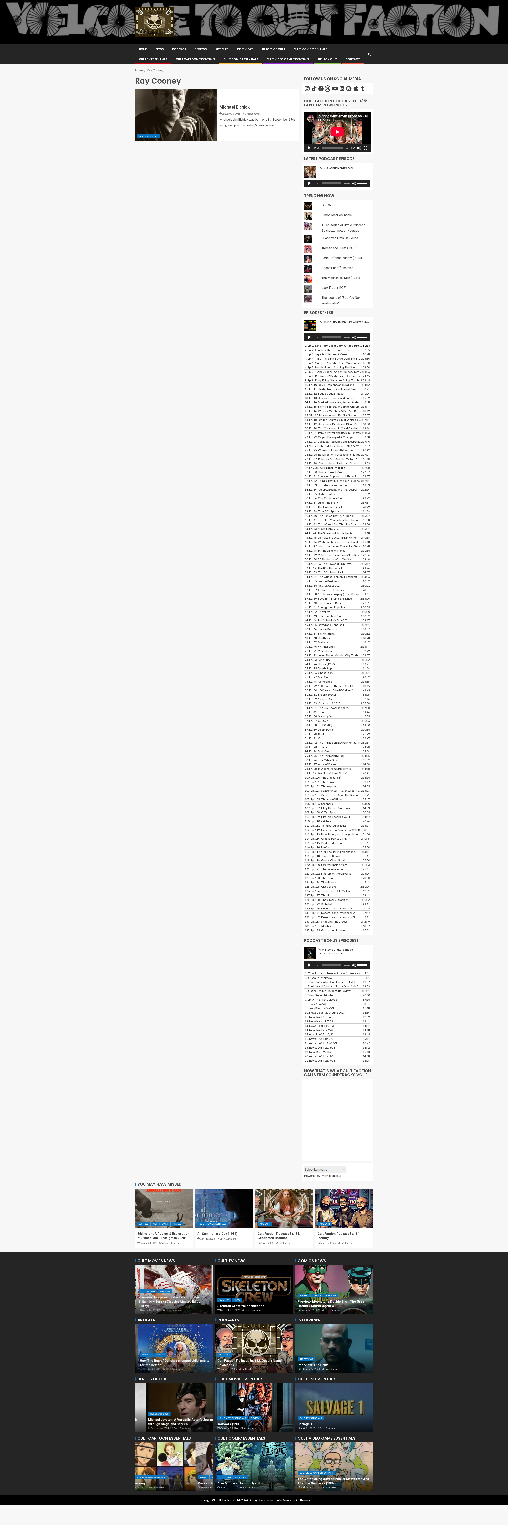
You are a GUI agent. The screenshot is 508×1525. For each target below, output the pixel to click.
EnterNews (283, 1500)
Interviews (245, 49)
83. (323, 703)
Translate (334, 1175)
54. (331, 576)
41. (333, 520)
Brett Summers (253, 113)
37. (321, 502)
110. (318, 821)
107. (328, 808)
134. (318, 926)
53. (324, 572)
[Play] (309, 148)
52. (324, 568)
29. (325, 467)
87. (316, 720)
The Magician (308, 1424)
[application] (337, 132)
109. (327, 816)
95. (324, 755)
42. (333, 524)
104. (333, 795)
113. (331, 834)
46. (333, 542)
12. (319, 1021)
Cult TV (224, 1291)
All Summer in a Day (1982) (217, 1234)
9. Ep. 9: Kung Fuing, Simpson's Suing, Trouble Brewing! (333, 380)
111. (326, 825)
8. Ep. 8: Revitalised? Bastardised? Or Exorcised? (333, 376)
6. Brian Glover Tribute (319, 995)
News (160, 49)
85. (314, 712)
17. (333, 415)
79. (329, 686)
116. (318, 847)
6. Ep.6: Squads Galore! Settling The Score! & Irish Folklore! (333, 367)
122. (328, 873)
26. (333, 454)
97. (322, 764)
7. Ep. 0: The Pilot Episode (321, 999)
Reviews (201, 49)
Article (143, 1224)
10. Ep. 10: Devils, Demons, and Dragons (329, 384)
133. (326, 921)
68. (317, 638)
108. (321, 812)
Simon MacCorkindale (337, 215)
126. (327, 891)
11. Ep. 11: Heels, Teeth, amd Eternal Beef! (331, 389)
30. (324, 472)
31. (330, 476)
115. (323, 843)
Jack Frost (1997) (334, 288)
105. (324, 799)
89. (319, 729)
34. (331, 489)
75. (318, 668)
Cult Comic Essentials (240, 59)
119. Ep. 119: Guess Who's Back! (325, 860)
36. (323, 498)
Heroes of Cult (273, 49)
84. (327, 707)
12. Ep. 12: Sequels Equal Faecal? (325, 393)
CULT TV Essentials (153, 59)
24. (333, 446)
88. (318, 725)
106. (319, 803)
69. (316, 642)
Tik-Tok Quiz (327, 59)
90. (314, 734)
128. (326, 899)
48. (326, 550)
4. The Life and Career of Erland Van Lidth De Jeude (333, 986)
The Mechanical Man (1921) (341, 278)
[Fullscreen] (366, 148)
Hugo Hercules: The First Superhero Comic (249, 1483)
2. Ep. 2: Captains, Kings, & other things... (330, 349)
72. (333, 655)
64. (326, 620)
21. (320, 1060)
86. (320, 716)
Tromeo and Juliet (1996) (339, 248)
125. (321, 886)
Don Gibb (328, 205)
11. (319, 1017)
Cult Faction (284, 1242)
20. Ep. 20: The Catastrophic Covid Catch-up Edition (333, 428)
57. (325, 590)
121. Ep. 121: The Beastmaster (324, 869)
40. (329, 515)
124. (321, 882)
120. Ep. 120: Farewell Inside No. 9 (326, 864)
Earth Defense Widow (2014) (342, 258)
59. (328, 598)
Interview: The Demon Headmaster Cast (328, 1365)
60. (323, 603)
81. (320, 694)
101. (319, 782)
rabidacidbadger (170, 1242)
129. (319, 904)
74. (320, 664)
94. (317, 751)
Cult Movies (160, 1224)
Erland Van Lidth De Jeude (340, 238)
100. (323, 777)
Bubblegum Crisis (150, 1483)
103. (333, 790)
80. (329, 690)
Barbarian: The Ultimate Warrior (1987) (327, 1483)
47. (333, 546)
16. (333, 411)
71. (319, 651)
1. (333, 973)
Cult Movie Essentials (310, 49)
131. (330, 912)
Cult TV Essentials (311, 1418)
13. (330, 397)
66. (321, 629)
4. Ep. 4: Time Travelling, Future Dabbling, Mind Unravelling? (333, 358)
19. (333, 424)
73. (317, 659)
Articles (221, 49)
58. (333, 594)
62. (317, 611)
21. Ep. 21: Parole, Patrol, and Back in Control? (333, 432)
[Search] (369, 54)
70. (320, 646)
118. (322, 856)
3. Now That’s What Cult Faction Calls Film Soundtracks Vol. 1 (333, 982)
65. (324, 624)
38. (323, 507)
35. (320, 494)
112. (332, 830)
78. (318, 681)
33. (327, 485)
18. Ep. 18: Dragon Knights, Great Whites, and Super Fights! (333, 419)
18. (320, 1047)
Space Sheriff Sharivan (337, 268)
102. (320, 786)
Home (143, 49)
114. (326, 838)
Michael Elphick (234, 107)
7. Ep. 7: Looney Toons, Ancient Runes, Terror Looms (333, 371)
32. (333, 480)
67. (320, 633)
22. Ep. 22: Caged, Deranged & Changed (329, 437)
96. (321, 760)
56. (322, 585)
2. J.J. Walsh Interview (318, 977)
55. (322, 581)
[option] (174, 1289)
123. (319, 878)
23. (333, 441)
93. (317, 747)
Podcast (179, 49)
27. (331, 459)
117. (330, 851)
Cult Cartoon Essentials (195, 59)
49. (333, 555)
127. (319, 895)
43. (322, 528)
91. (314, 738)
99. (326, 773)
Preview (238, 1291)
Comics (304, 1300)
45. (331, 537)
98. (328, 768)
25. (329, 450)
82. (319, 699)
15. (332, 406)
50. (329, 559)
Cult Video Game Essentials (288, 59)
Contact (352, 59)
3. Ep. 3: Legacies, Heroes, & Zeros (326, 354)
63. (323, 616)
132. (330, 917)
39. (322, 511)
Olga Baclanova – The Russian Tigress (166, 1424)
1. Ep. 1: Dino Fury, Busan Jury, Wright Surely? (333, 345)
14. (333, 402)
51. (328, 563)
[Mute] (359, 148)
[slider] (362, 183)
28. (333, 463)
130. (329, 908)
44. (328, 533)
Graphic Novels (322, 1300)
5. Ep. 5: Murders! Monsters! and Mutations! (332, 363)
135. (325, 930)
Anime (142, 1477)
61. (326, 607)
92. (333, 742)
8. (315, 1003)
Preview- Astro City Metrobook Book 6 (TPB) (332, 1306)
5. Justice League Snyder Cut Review (328, 990)
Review (177, 1224)
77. (317, 677)
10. (325, 1012)
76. (319, 672)
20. (320, 1056)
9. (319, 1008)
